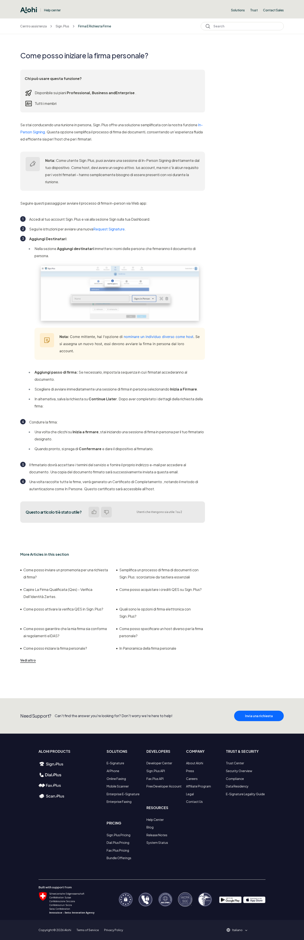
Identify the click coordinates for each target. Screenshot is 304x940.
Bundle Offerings (119, 858)
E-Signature (115, 763)
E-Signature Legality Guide (245, 794)
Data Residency (237, 786)
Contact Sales (273, 10)
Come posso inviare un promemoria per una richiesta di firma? (65, 573)
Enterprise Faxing (119, 802)
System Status (157, 842)
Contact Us (194, 802)
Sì (94, 512)
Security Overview (239, 771)
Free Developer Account (164, 786)
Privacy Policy (113, 930)
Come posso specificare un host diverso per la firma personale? (161, 632)
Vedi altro (28, 660)
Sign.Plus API (155, 771)
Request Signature (109, 229)
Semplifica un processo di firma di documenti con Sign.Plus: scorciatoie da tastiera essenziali (159, 573)
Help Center (155, 820)
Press (190, 771)
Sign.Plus (62, 26)
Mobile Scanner (118, 786)
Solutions (238, 10)
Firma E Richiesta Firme (94, 26)
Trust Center (235, 763)
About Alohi (194, 763)
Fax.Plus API (155, 779)
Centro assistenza (33, 26)
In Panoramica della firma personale (147, 648)
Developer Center (159, 763)
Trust (254, 10)
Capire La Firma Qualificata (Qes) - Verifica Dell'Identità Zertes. (57, 593)
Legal (190, 794)
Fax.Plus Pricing (118, 850)
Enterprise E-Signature (123, 794)
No (106, 512)
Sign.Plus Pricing (118, 835)
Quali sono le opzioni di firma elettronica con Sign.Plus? (155, 613)
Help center (52, 10)
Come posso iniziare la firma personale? (55, 648)
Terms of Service (88, 930)
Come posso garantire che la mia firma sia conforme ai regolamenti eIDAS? (65, 632)
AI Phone (113, 771)
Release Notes (156, 835)
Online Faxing (116, 779)
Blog (150, 827)
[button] (238, 930)
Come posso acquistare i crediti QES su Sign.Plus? (160, 589)
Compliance (235, 779)
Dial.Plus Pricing (118, 842)
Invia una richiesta (259, 716)
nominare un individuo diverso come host (158, 336)
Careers (192, 779)
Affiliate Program (198, 786)
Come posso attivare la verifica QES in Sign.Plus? (63, 609)
